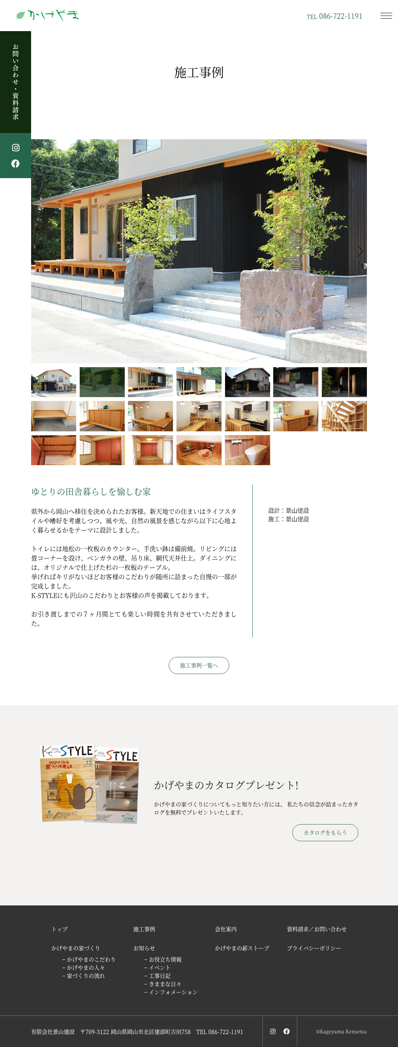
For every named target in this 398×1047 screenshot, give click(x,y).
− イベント (157, 967)
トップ (59, 929)
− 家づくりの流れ (83, 975)
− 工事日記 (157, 975)
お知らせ (144, 948)
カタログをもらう (325, 832)
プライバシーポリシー (314, 948)
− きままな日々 (163, 983)
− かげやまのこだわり (89, 959)
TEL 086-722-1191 (219, 1031)
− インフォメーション (171, 992)
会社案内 (226, 929)
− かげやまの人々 (83, 967)
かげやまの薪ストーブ (242, 948)
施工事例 (144, 929)
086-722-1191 (335, 16)
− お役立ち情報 (163, 959)
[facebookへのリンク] (286, 1031)
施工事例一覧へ (199, 665)
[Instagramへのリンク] (273, 1031)
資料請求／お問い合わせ (317, 929)
